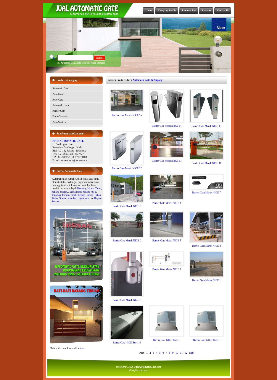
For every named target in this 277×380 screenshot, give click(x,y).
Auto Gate (81, 63)
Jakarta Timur (94, 188)
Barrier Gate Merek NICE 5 (166, 240)
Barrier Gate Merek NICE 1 (206, 280)
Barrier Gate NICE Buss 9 (166, 340)
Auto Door (58, 94)
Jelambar (71, 198)
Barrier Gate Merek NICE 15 (127, 115)
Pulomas (56, 194)
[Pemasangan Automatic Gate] (76, 342)
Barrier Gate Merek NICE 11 (167, 160)
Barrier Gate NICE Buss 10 (127, 342)
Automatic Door (60, 105)
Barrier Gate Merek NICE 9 (127, 206)
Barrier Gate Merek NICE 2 (166, 269)
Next (191, 352)
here (82, 348)
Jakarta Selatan (59, 191)
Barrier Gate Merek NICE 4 (206, 245)
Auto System (59, 122)
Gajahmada (83, 198)
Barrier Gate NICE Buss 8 (206, 340)
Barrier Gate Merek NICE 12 (127, 168)
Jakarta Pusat (89, 191)
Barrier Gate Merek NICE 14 (167, 125)
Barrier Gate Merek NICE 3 (127, 300)
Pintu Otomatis (98, 63)
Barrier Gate (58, 110)
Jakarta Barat (75, 191)
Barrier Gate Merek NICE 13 (206, 126)
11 (181, 352)
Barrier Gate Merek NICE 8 (166, 202)
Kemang (81, 188)
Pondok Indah (69, 194)
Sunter (62, 198)
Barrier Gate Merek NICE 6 (127, 240)
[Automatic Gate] (76, 281)
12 (186, 352)
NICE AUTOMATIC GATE (68, 140)
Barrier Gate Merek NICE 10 (206, 163)
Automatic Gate (68, 63)
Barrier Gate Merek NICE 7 (206, 192)
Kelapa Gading (85, 194)
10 (177, 352)
